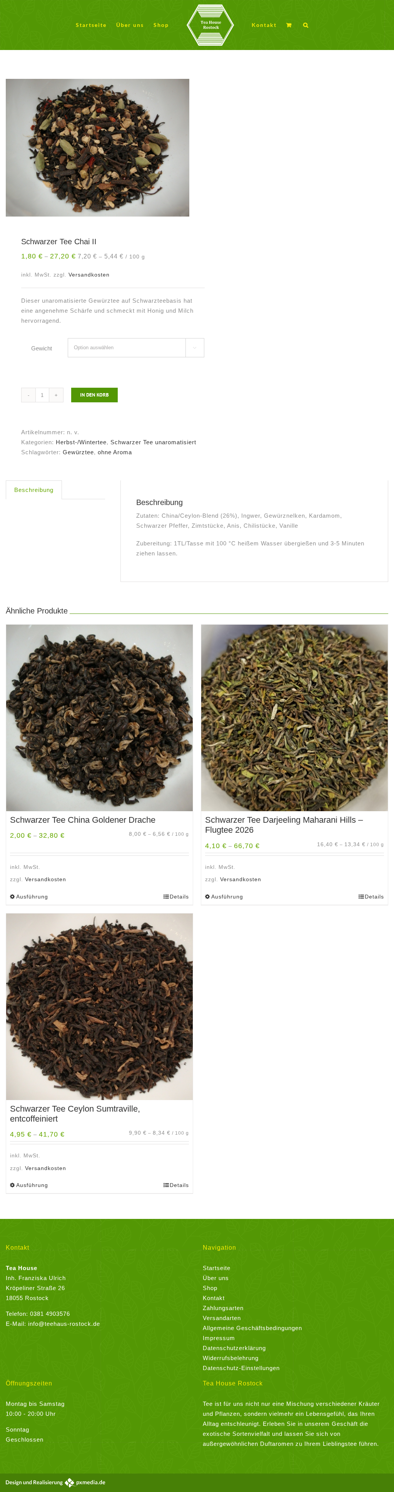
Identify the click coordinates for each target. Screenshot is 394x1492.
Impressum (219, 1338)
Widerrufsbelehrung (231, 1358)
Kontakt (214, 1298)
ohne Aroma (115, 452)
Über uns (216, 1278)
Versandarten (222, 1318)
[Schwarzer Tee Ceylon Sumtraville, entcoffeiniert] (99, 1007)
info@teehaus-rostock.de (64, 1323)
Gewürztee (78, 452)
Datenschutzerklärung (234, 1348)
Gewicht (41, 348)
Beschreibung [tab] (33, 490)
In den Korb (94, 395)
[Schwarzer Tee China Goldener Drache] (99, 718)
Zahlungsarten (223, 1308)
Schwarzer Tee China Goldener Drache (82, 820)
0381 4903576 (50, 1313)
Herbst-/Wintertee (81, 442)
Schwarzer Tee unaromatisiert (153, 442)
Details (179, 897)
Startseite (216, 1268)
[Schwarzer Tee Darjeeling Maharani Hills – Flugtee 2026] (294, 718)
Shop (210, 1288)
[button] (306, 25)
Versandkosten (89, 275)
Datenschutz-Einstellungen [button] (241, 1368)
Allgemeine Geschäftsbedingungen (252, 1328)
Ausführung (32, 897)
